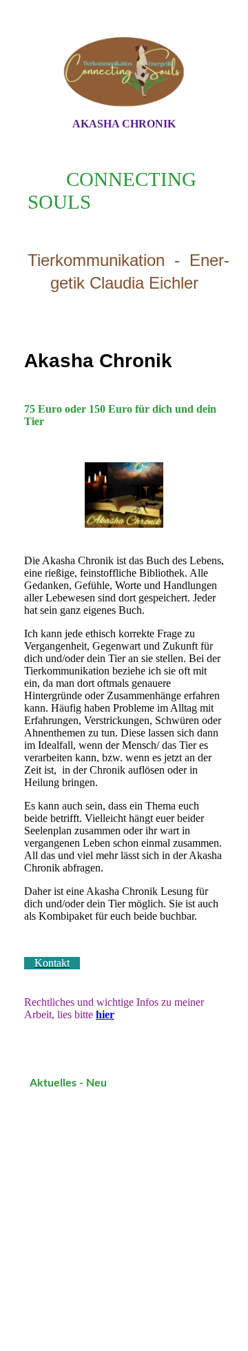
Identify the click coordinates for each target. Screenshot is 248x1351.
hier (105, 1014)
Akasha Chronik (124, 124)
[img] (124, 71)
